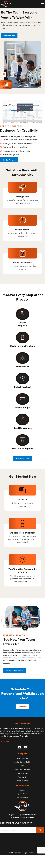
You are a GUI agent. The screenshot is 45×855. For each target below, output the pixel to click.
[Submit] (40, 830)
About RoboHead (22, 723)
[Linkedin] (19, 747)
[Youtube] (25, 747)
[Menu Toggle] (42, 4)
